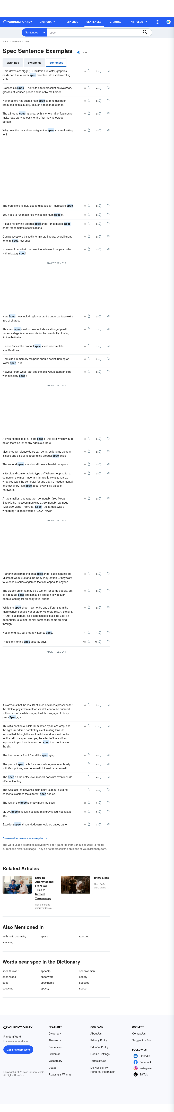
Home (5, 41)
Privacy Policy (99, 1040)
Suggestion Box (141, 1040)
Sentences (31, 32)
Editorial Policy (99, 1047)
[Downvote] (100, 71)
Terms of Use (98, 1061)
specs (44, 936)
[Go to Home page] (17, 21)
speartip (45, 971)
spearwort (47, 977)
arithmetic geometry (14, 936)
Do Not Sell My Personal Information (102, 1070)
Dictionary (55, 1033)
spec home (47, 983)
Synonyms (34, 63)
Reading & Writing (60, 1074)
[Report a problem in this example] (108, 71)
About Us (96, 1033)
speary (83, 977)
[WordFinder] (169, 21)
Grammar (54, 1054)
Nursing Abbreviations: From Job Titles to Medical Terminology (44, 888)
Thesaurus (55, 1040)
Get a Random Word (18, 1049)
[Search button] (147, 32)
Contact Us (139, 1033)
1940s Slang (101, 878)
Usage (53, 1068)
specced (84, 936)
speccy (45, 988)
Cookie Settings (100, 1054)
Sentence (16, 41)
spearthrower (10, 971)
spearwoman (87, 971)
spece (82, 988)
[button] (157, 21)
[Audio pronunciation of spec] (79, 52)
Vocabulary (55, 1061)
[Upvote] (88, 71)
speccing (8, 942)
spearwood (9, 977)
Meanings (12, 63)
